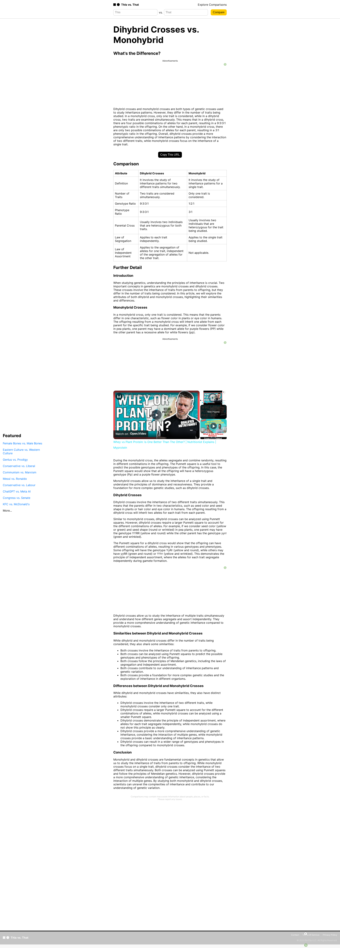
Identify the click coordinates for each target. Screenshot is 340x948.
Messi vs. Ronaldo (15, 478)
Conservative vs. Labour (19, 485)
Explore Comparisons (212, 4)
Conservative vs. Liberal (19, 466)
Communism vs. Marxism (19, 472)
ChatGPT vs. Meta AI (17, 491)
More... (7, 510)
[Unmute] (207, 403)
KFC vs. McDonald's (16, 504)
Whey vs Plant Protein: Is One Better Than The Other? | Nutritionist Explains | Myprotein (156, 396)
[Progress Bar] (212, 400)
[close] (305, 934)
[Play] (202, 403)
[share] (192, 399)
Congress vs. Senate (16, 498)
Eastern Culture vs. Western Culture (21, 451)
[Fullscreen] (223, 403)
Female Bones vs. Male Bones (22, 443)
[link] (119, 396)
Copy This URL (170, 154)
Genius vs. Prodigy (15, 459)
